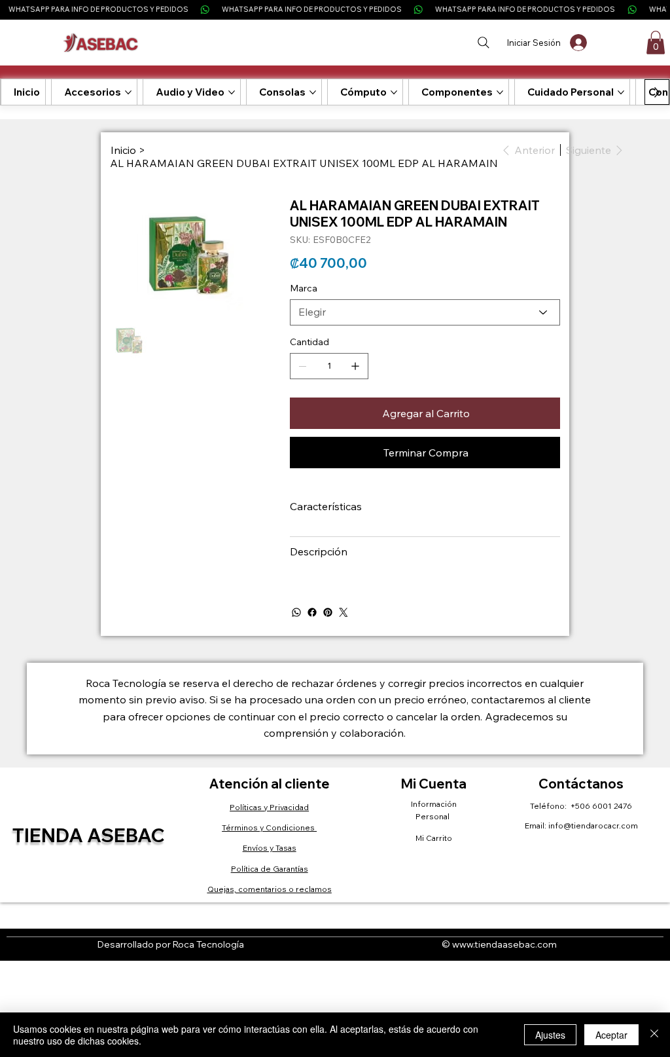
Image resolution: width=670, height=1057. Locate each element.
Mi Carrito (433, 838)
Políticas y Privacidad (269, 807)
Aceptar (611, 1034)
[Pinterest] (327, 612)
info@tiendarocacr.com (593, 825)
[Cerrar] (654, 1035)
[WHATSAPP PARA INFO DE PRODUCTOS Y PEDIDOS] (335, 9)
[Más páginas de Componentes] (500, 92)
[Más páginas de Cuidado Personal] (621, 92)
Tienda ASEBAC (88, 835)
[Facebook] (312, 612)
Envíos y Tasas (269, 848)
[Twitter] (343, 612)
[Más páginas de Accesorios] (128, 92)
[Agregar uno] (355, 366)
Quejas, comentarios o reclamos (269, 889)
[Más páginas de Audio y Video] (231, 92)
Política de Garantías (269, 869)
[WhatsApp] (296, 612)
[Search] (483, 42)
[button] (655, 42)
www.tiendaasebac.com (504, 944)
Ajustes (550, 1034)
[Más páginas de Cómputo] (394, 92)
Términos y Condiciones (269, 827)
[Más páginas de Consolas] (312, 92)
